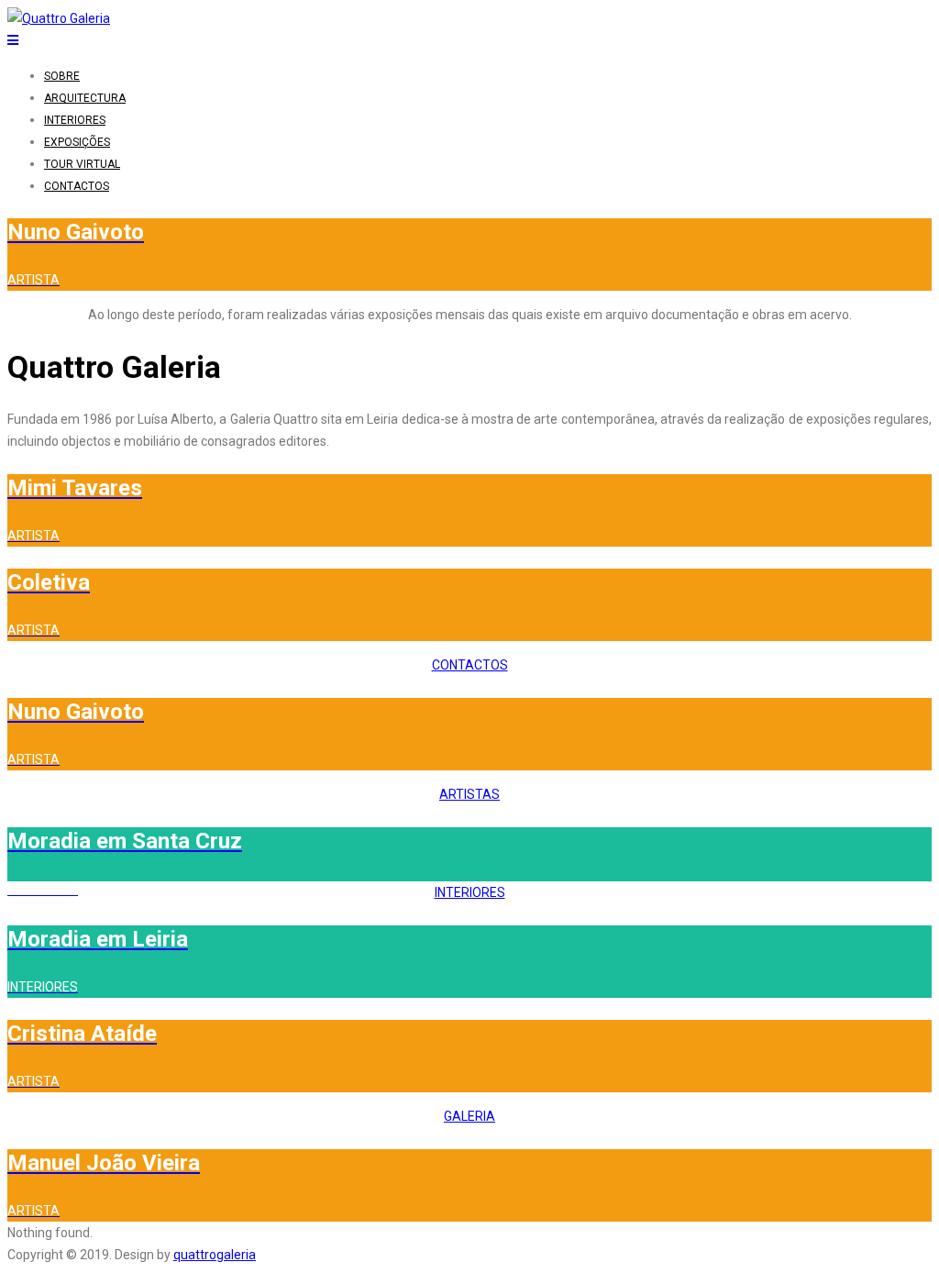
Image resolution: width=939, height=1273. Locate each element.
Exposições (77, 142)
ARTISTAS (469, 794)
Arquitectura (85, 98)
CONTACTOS (470, 665)
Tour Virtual (82, 164)
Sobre (62, 76)
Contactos (76, 186)
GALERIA (469, 1116)
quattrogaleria (214, 1254)
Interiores (74, 120)
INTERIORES (470, 892)
